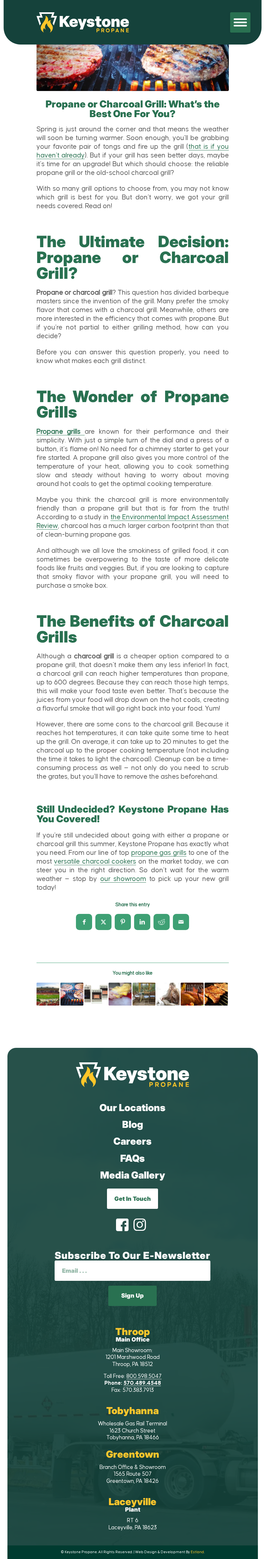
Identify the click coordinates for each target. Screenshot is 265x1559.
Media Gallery (132, 1175)
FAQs (132, 1158)
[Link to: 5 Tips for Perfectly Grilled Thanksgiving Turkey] (192, 994)
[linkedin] (142, 922)
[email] (181, 922)
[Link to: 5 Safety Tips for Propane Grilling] (71, 994)
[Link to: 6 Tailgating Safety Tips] (48, 994)
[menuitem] (240, 22)
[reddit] (162, 922)
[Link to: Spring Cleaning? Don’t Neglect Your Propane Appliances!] (120, 994)
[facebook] (84, 922)
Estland (197, 1552)
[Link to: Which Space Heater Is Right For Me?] (95, 994)
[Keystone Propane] (83, 22)
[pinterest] (123, 922)
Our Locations (132, 1107)
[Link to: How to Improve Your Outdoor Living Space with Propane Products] (143, 994)
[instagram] (139, 1225)
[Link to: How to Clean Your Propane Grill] (216, 994)
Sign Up (132, 1295)
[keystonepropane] (132, 1074)
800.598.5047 (144, 1376)
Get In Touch (132, 1198)
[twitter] (103, 922)
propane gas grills (158, 852)
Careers (132, 1141)
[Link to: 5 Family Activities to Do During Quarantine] (167, 994)
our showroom (123, 879)
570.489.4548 (142, 1383)
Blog (132, 1124)
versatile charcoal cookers (95, 861)
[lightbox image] (133, 57)
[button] (240, 22)
